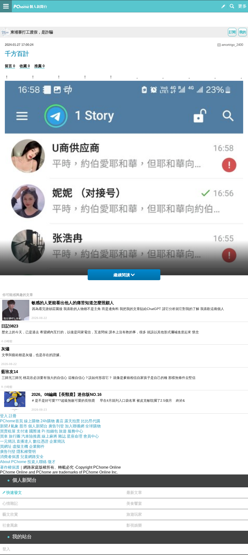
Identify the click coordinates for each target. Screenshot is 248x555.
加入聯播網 (74, 426)
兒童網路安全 (32, 457)
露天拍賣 (72, 421)
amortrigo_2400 (232, 45)
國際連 (35, 431)
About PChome (13, 462)
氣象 (14, 426)
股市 (23, 426)
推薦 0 (39, 66)
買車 (4, 436)
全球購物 (93, 426)
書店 (59, 421)
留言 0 (10, 66)
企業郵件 (37, 446)
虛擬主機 (20, 446)
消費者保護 (9, 457)
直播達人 (24, 441)
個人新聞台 (37, 426)
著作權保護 (9, 467)
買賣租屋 (8, 431)
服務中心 (75, 431)
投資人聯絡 (37, 462)
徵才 (51, 462)
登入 (4, 416)
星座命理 (74, 436)
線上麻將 (49, 436)
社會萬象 (10, 525)
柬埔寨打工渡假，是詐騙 (31, 32)
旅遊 (63, 431)
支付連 (22, 431)
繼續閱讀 (122, 275)
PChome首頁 (11, 421)
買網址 (6, 446)
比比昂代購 (90, 421)
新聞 (4, 426)
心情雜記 (10, 503)
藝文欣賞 (10, 514)
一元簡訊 (8, 441)
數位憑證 (40, 441)
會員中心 (91, 436)
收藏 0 (25, 66)
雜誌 (62, 436)
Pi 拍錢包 (50, 431)
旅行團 (14, 436)
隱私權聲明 (26, 451)
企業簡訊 (57, 441)
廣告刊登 (56, 426)
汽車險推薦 (31, 436)
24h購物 (47, 421)
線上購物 (31, 421)
